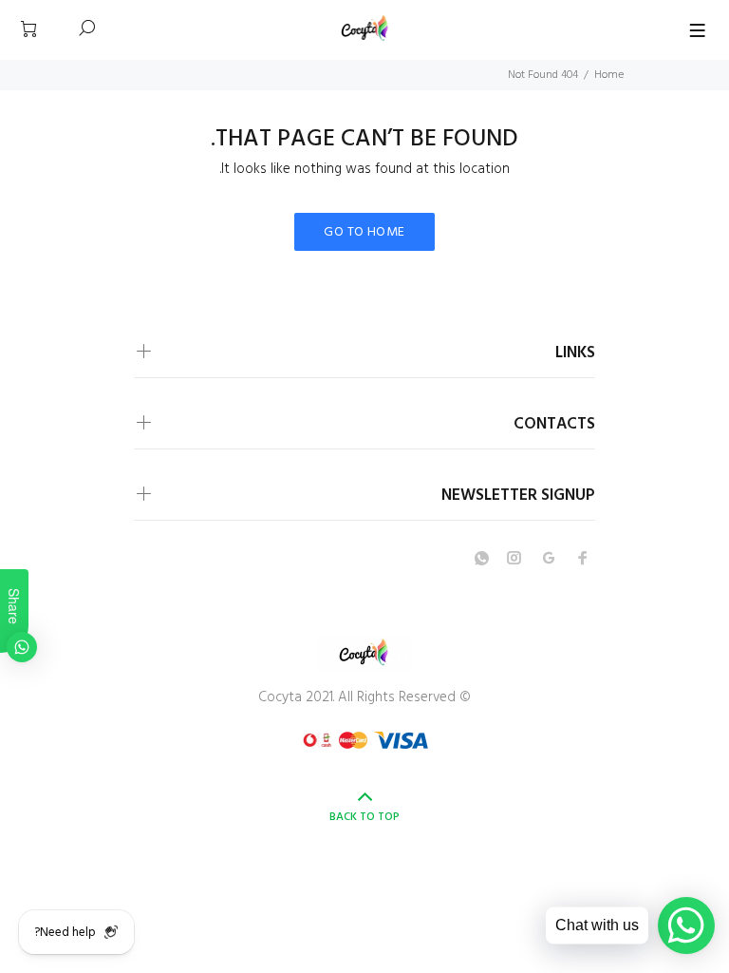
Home (609, 75)
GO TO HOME (364, 232)
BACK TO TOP (364, 817)
